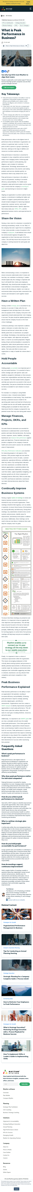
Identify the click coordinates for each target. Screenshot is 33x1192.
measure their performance (19, 438)
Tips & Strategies (24, 25)
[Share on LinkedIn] (3, 71)
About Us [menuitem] (5, 1147)
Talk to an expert (9, 87)
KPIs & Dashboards (7, 23)
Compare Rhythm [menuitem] (8, 1098)
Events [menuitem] (5, 1170)
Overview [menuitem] (6, 1093)
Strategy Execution (20, 23)
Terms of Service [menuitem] (23, 1179)
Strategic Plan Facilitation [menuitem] (10, 1107)
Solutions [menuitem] (6, 1118)
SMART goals (25, 718)
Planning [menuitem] (6, 1104)
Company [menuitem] (6, 1143)
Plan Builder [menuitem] (6, 1095)
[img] (26, 46)
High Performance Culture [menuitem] (10, 1130)
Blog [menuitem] (4, 1167)
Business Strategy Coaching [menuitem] (11, 1113)
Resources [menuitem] (6, 1163)
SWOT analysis (6, 706)
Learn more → (28, 3)
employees (11, 232)
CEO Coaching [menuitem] (7, 1110)
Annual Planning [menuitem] (7, 1127)
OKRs (15, 25)
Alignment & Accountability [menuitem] (11, 1121)
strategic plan (15, 305)
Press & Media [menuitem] (7, 1150)
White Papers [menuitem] (7, 1172)
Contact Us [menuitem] (6, 1155)
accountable (13, 368)
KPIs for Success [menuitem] (8, 1133)
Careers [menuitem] (5, 1158)
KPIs (20, 209)
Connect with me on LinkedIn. (16, 900)
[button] (3, 45)
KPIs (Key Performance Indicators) (12, 451)
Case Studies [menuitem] (7, 1152)
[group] (16, 45)
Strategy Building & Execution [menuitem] (11, 1124)
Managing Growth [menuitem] (8, 1135)
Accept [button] (16, 1189)
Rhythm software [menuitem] (9, 1089)
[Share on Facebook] (5, 71)
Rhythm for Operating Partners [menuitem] (12, 1138)
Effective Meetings (7, 25)
